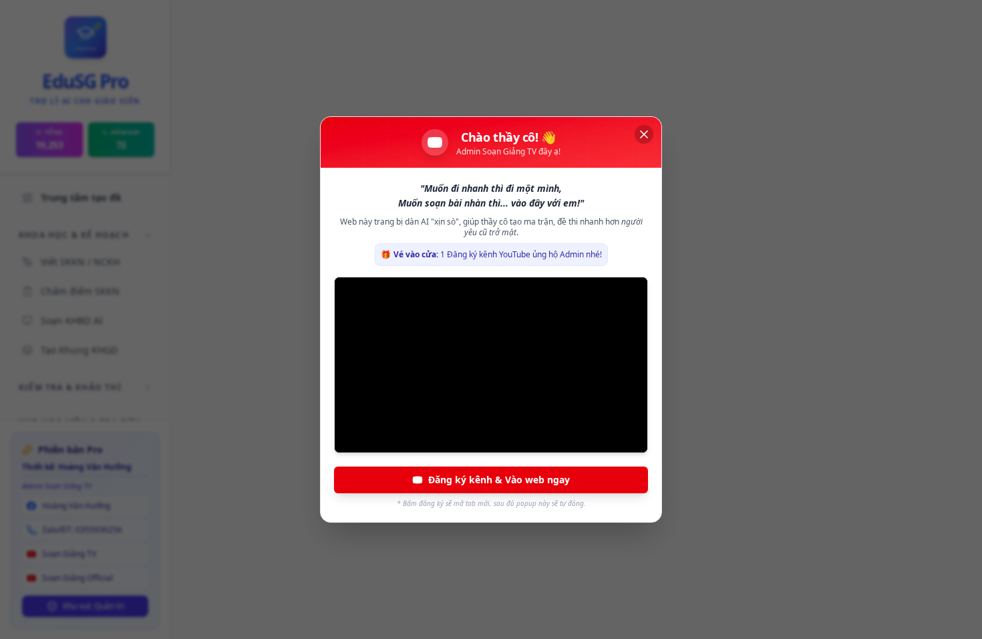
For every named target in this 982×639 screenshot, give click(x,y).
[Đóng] (644, 134)
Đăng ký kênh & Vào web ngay (499, 479)
